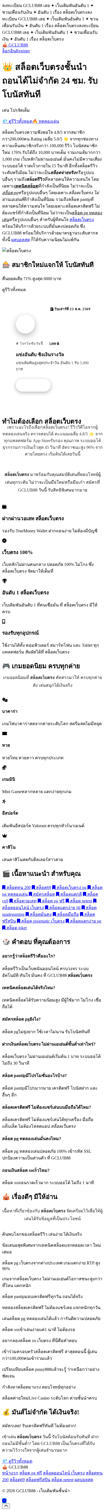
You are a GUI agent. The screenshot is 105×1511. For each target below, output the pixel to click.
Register (23, 51)
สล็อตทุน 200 (18, 887)
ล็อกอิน (9, 51)
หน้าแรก (10, 1473)
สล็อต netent (80, 901)
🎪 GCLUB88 (15, 45)
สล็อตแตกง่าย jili (64, 907)
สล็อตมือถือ (67, 914)
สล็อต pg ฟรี (53, 901)
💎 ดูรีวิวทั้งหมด (17, 121)
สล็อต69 (43, 887)
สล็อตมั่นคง (40, 914)
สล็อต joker (16, 928)
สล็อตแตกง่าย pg (85, 921)
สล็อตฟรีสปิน (38, 1479)
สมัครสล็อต (43, 894)
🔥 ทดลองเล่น (45, 121)
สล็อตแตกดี (70, 894)
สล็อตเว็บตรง (81, 219)
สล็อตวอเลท (25, 901)
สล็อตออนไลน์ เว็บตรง (64, 1473)
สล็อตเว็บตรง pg (70, 887)
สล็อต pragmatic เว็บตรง (42, 921)
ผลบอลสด (20, 239)
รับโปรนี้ (36, 385)
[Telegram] (4, 1500)
